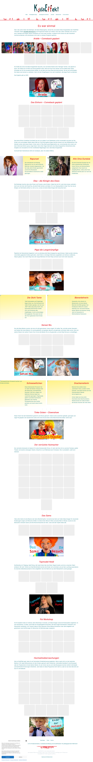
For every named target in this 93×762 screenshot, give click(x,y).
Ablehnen (20, 757)
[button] (26, 740)
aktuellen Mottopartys (30, 31)
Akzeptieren (8, 757)
